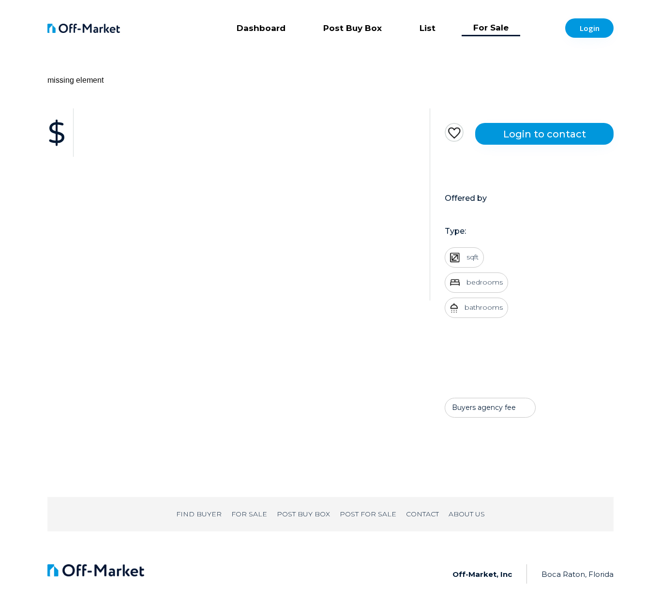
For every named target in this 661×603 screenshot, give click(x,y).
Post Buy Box (352, 28)
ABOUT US (467, 514)
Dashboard (261, 28)
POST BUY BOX (303, 514)
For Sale (491, 27)
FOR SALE (249, 514)
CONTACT (422, 514)
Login (590, 28)
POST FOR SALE (368, 514)
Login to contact (544, 134)
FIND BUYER (199, 514)
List (428, 28)
